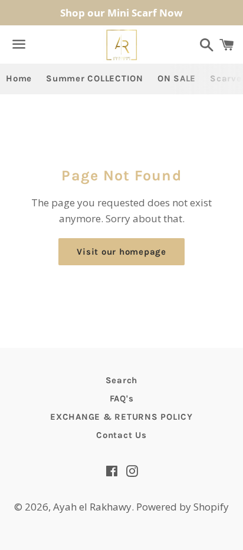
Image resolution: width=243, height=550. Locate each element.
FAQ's (122, 398)
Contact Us (121, 435)
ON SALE (176, 78)
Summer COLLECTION (94, 78)
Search (122, 380)
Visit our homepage (121, 251)
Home (19, 78)
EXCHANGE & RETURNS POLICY (121, 416)
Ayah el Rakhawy (92, 506)
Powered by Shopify (182, 506)
